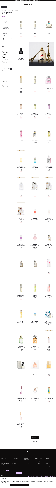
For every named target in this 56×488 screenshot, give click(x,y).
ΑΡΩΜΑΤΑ (9, 10)
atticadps (30, 476)
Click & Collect (14, 463)
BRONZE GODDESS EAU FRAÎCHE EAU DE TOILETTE (49, 33)
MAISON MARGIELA (35, 140)
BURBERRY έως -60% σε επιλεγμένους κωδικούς (22, 0)
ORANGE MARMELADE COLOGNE (21, 296)
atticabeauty (41, 476)
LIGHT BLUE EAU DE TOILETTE (35, 322)
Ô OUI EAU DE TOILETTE (21, 141)
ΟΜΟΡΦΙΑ (5, 10)
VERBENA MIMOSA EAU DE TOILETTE (48, 142)
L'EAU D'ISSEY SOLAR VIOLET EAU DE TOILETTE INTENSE (21, 398)
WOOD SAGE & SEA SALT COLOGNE (35, 33)
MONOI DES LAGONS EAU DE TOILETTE (49, 398)
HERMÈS (34, 166)
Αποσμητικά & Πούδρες (6, 28)
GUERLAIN (21, 346)
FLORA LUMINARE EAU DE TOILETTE (21, 373)
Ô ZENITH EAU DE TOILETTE (21, 322)
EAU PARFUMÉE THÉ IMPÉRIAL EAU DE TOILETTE (21, 167)
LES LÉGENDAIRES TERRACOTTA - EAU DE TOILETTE (35, 347)
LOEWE (49, 346)
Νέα (46, 461)
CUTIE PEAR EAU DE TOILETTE (21, 194)
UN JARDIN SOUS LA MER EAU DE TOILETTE (35, 167)
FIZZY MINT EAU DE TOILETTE (35, 194)
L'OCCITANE (49, 140)
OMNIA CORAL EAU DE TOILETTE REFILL (35, 220)
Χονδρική (47, 463)
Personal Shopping (37, 463)
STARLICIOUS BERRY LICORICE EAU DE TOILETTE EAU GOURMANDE (49, 115)
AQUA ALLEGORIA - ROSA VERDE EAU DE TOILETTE (21, 347)
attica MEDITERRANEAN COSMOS (5, 464)
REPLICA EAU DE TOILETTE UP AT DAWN (49, 167)
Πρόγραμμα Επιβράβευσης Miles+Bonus (28, 464)
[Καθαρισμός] (44, 4)
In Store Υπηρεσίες (37, 461)
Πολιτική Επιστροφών (15, 461)
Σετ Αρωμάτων (5, 33)
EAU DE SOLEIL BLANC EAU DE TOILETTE (21, 88)
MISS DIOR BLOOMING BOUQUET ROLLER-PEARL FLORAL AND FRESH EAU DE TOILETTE (49, 88)
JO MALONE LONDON (21, 295)
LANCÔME (21, 140)
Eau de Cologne (5, 21)
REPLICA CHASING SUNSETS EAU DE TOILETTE (35, 142)
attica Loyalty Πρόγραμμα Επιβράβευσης (28, 461)
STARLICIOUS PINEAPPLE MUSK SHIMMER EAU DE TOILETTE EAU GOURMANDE (21, 115)
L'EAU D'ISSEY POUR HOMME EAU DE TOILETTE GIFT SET (48, 323)
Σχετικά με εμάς (48, 458)
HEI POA (48, 397)
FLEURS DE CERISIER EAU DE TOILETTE (21, 271)
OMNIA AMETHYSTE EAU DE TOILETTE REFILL (21, 246)
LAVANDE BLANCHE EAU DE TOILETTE (35, 271)
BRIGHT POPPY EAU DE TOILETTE (49, 194)
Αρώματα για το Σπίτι (5, 39)
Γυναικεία (12, 10)
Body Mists (4, 22)
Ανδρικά (3, 35)
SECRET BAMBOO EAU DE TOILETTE (21, 220)
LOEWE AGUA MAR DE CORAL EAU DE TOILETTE (48, 347)
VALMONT (21, 193)
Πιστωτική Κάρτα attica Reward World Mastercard (28, 459)
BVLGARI (21, 166)
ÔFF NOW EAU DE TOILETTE (35, 296)
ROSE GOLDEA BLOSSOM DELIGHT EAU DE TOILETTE (35, 246)
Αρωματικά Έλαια (5, 27)
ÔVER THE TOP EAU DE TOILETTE (49, 296)
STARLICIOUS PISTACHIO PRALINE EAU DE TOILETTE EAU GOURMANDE (35, 115)
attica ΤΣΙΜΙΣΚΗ (4, 461)
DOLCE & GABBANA (35, 321)
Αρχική (2, 10)
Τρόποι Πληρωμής (15, 458)
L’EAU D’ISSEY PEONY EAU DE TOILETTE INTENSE (21, 424)
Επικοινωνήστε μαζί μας (38, 458)
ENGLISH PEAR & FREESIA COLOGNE (21, 33)
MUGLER (21, 113)
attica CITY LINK (4, 458)
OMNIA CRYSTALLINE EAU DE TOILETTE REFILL (49, 220)
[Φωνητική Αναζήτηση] (46, 4)
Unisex (3, 38)
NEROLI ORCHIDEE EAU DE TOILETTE (48, 246)
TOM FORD (21, 58)
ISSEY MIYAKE (48, 321)
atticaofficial (37, 476)
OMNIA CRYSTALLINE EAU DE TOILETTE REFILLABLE (35, 398)
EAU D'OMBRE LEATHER (21, 59)
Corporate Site (48, 466)
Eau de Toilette (5, 20)
